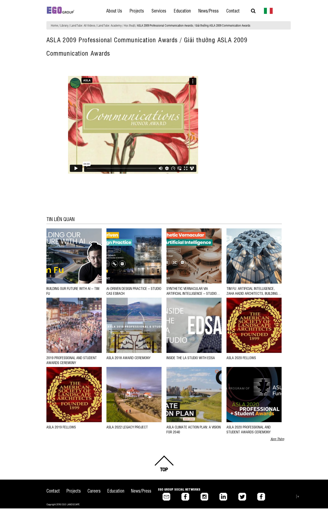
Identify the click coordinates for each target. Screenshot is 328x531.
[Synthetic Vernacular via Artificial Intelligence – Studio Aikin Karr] (194, 255)
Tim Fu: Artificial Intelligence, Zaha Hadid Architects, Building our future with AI (252, 293)
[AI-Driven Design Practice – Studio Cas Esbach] (134, 255)
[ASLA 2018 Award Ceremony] (134, 325)
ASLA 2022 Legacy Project (127, 426)
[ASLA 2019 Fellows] (74, 394)
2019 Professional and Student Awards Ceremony (71, 360)
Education (115, 491)
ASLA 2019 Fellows (61, 426)
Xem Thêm (277, 438)
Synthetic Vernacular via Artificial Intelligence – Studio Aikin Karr (191, 293)
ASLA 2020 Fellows (241, 357)
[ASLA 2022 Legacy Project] (134, 394)
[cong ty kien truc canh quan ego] (268, 10)
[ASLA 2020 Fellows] (254, 325)
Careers (94, 491)
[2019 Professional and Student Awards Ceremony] (74, 325)
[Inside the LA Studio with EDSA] (194, 325)
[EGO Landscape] (60, 10)
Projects (73, 491)
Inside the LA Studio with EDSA (190, 357)
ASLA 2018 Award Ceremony (128, 357)
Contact (53, 491)
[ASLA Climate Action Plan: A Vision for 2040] (194, 394)
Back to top (164, 463)
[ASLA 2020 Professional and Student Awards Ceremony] (254, 394)
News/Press (141, 491)
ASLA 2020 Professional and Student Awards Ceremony (248, 429)
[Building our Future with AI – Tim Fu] (74, 255)
